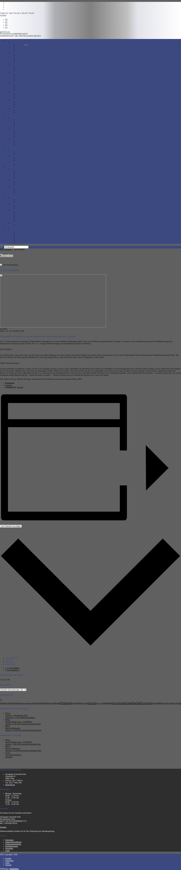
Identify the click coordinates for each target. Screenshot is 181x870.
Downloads (15, 100)
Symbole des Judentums (25, 145)
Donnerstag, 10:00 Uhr (14, 718)
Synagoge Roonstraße (24, 55)
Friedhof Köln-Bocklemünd (26, 94)
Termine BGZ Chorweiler (25, 243)
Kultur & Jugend (17, 163)
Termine (8, 249)
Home (13, 43)
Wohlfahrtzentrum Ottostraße (27, 58)
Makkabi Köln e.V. (23, 225)
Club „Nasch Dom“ (23, 208)
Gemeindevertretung (23, 79)
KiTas (13, 150)
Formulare (20, 106)
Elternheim (20, 182)
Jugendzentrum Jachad (24, 165)
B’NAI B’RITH (22, 212)
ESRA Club (20, 206)
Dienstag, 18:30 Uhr (13, 730)
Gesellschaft (134, 703)
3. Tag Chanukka (12, 670)
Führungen (20, 85)
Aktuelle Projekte (22, 174)
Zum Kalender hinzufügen (11, 526)
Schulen (14, 156)
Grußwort (167, 703)
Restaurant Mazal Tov (24, 111)
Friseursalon (20, 189)
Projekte (19, 51)
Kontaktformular (11, 846)
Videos (18, 126)
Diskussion (49, 703)
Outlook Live (10, 664)
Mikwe (18, 134)
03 (7, 713)
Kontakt (8, 859)
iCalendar (8, 660)
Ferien (74, 703)
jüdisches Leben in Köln (25, 70)
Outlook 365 (10, 662)
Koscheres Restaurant (19, 109)
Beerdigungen (21, 96)
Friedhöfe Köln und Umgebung (27, 98)
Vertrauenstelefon (22, 178)
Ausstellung (27, 703)
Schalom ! (22, 45)
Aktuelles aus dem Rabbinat (26, 120)
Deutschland (38, 703)
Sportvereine (15, 223)
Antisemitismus (15, 703)
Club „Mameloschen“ (24, 217)
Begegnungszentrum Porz (25, 60)
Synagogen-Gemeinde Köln (30, 724)
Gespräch (147, 703)
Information (15, 83)
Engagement (20, 49)
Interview (175, 703)
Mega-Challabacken (12, 728)
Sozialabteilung (21, 172)
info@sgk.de (10, 785)
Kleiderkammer (22, 193)
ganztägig (8, 757)
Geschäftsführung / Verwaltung (27, 77)
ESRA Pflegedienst (23, 184)
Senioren (14, 180)
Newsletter (9, 848)
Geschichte (20, 66)
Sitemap (8, 865)
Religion (14, 118)
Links (7, 851)
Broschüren (20, 104)
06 (7, 720)
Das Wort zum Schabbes (25, 124)
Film (79, 703)
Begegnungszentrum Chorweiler (28, 62)
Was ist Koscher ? (22, 113)
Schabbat (19, 141)
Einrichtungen (16, 186)
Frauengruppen (16, 198)
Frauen (85, 703)
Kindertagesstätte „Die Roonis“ (27, 152)
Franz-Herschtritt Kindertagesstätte (29, 154)
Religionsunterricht (23, 137)
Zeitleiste (19, 68)
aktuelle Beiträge (22, 47)
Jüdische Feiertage (23, 143)
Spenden (3, 15)
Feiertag (20, 387)
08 (7, 726)
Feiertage (8, 385)
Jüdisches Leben (17, 139)
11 (7, 753)
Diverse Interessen (17, 210)
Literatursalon (21, 219)
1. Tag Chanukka (12, 668)
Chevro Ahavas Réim (24, 215)
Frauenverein (21, 202)
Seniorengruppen (17, 204)
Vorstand (19, 75)
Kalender (19, 238)
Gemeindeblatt (21, 102)
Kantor (18, 132)
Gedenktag (107, 703)
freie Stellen (20, 87)
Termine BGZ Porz (23, 241)
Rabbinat (14, 128)
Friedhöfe (14, 92)
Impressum (9, 840)
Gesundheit (157, 703)
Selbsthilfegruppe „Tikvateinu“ (27, 221)
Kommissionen (21, 81)
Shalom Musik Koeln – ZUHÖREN (18, 722)
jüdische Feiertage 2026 (25, 236)
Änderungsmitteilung (13, 844)
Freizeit (92, 703)
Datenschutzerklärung (13, 842)
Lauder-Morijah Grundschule (27, 158)
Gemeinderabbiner (23, 130)
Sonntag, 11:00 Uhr (12, 724)
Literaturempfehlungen (24, 89)
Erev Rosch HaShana (13, 755)
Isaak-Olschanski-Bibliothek (26, 191)
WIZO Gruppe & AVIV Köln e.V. (28, 200)
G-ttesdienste (21, 122)
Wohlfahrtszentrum (18, 169)
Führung (99, 703)
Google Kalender (11, 658)
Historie (14, 64)
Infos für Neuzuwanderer (25, 176)
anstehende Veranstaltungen (26, 232)
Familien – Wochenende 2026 (16, 715)
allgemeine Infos (17, 230)
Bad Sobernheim (29, 718)
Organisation (15, 72)
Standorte (14, 53)
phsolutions (14, 869)
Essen (58, 703)
